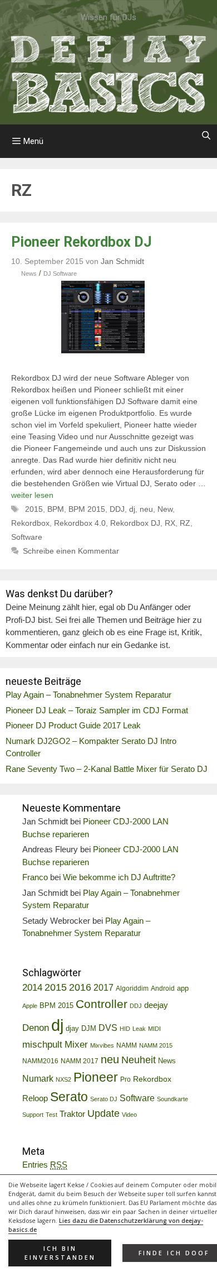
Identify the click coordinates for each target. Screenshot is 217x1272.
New (164, 509)
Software (26, 536)
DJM (88, 1029)
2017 (103, 987)
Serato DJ (103, 1099)
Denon (35, 1028)
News (29, 273)
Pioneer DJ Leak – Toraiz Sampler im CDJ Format (97, 710)
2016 (80, 987)
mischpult (42, 1044)
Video (129, 1114)
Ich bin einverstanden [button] (60, 1253)
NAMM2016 (40, 1061)
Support (32, 1114)
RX (170, 523)
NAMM (126, 1045)
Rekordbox (30, 523)
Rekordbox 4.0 (80, 523)
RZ (185, 523)
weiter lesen (32, 495)
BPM (55, 509)
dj (132, 509)
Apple (29, 1005)
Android (163, 988)
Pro (125, 1079)
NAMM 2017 (79, 1061)
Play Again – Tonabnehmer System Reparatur (88, 694)
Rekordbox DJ (135, 523)
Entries (44, 1164)
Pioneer (95, 1077)
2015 (34, 509)
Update (103, 1113)
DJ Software (60, 273)
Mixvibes (102, 1045)
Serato (69, 1096)
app (183, 988)
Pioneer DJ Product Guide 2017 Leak (73, 725)
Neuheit (138, 1059)
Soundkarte (172, 1099)
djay (72, 1028)
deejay (156, 1005)
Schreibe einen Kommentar (71, 550)
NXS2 (63, 1079)
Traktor (72, 1114)
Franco (35, 877)
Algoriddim (132, 988)
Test (51, 1114)
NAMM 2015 (155, 1045)
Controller (101, 1003)
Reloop (35, 1098)
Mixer (76, 1044)
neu (146, 509)
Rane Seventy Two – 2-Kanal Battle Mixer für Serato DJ (107, 769)
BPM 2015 (86, 509)
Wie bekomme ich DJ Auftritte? (119, 877)
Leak (139, 1028)
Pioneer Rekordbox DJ (81, 242)
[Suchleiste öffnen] (206, 135)
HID (125, 1028)
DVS (107, 1028)
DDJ (117, 509)
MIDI (154, 1028)
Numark (37, 1078)
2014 (32, 987)
